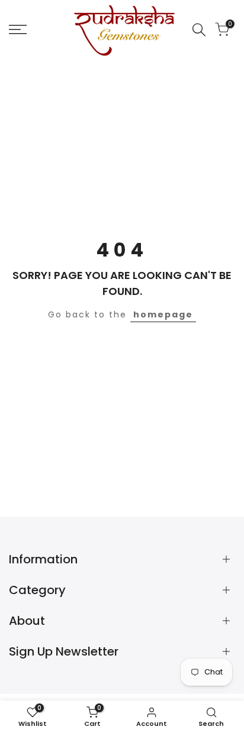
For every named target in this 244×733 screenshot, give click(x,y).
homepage (163, 314)
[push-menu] (18, 29)
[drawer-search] (199, 30)
